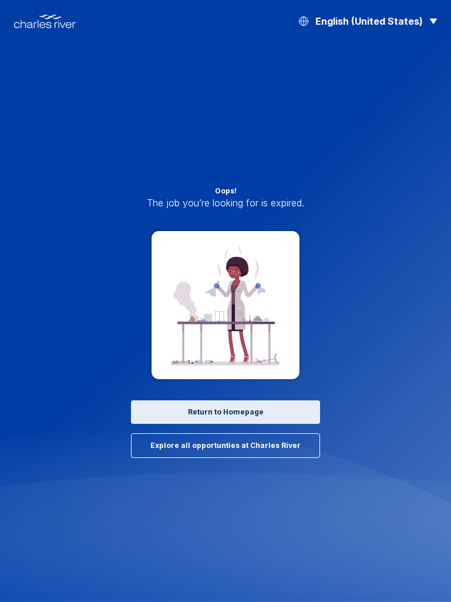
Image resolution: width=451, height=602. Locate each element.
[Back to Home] (45, 21)
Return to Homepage (226, 411)
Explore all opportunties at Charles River (225, 445)
